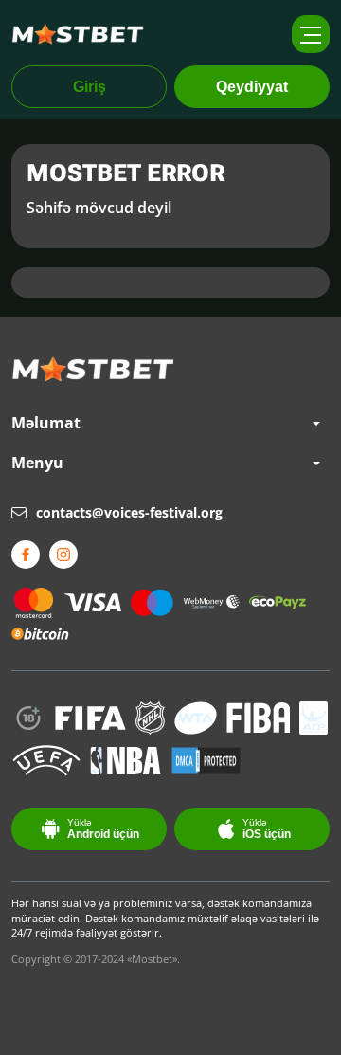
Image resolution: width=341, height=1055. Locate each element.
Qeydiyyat (252, 87)
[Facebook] (25, 554)
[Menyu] (311, 34)
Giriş (89, 87)
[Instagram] (63, 554)
